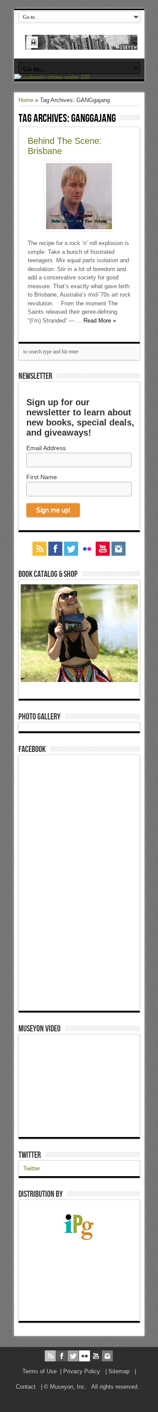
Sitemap (118, 1371)
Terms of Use (39, 1371)
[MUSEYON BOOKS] (81, 43)
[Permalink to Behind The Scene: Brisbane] (79, 229)
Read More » (99, 320)
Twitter (29, 1155)
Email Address (46, 447)
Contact (26, 1386)
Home (25, 100)
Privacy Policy (81, 1371)
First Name (41, 476)
